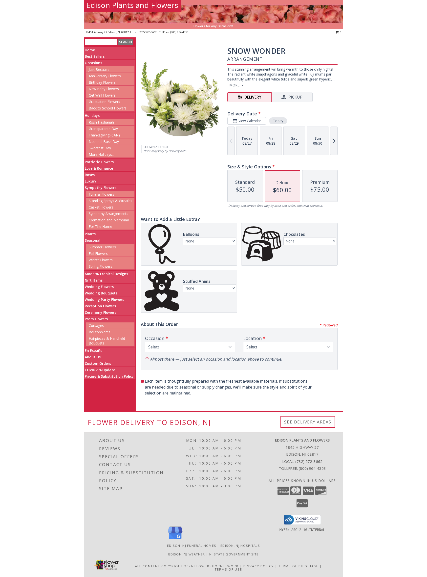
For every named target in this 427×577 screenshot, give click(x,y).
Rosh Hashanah (101, 122)
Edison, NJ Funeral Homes (191, 545)
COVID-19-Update (100, 369)
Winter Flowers (101, 260)
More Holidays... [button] (101, 154)
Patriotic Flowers (99, 161)
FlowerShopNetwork (216, 566)
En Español (94, 350)
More (234, 85)
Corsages (96, 325)
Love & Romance (99, 168)
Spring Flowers (100, 266)
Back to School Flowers (108, 108)
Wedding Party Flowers (104, 299)
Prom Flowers (96, 318)
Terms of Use (228, 569)
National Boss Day (104, 141)
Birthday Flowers (102, 82)
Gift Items (94, 280)
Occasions (93, 62)
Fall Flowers (98, 253)
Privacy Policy (258, 566)
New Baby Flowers (104, 88)
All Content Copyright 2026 (164, 566)
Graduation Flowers (104, 101)
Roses (90, 174)
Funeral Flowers (101, 194)
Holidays (92, 115)
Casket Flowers (101, 207)
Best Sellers (95, 56)
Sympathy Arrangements (108, 213)
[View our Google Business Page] (175, 539)
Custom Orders (98, 363)
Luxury (90, 181)
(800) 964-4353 (179, 32)
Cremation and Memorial (109, 220)
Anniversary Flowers (105, 76)
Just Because (99, 69)
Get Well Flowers (102, 95)
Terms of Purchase (298, 566)
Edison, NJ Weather (186, 554)
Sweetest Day (100, 148)
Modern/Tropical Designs (106, 273)
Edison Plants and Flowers (132, 5)
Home (90, 50)
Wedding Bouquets (101, 293)
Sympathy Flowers (100, 187)
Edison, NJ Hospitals (240, 545)
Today (278, 120)
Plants (90, 234)
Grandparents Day (103, 128)
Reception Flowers (100, 306)
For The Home (100, 226)
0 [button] (340, 32)
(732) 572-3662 (148, 32)
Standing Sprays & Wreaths (110, 200)
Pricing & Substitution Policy (109, 376)
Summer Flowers (102, 247)
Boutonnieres (99, 332)
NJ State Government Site (234, 554)
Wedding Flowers (99, 286)
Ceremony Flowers (100, 312)
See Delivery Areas (307, 422)
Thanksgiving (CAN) (104, 135)
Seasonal (92, 240)
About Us (93, 357)
